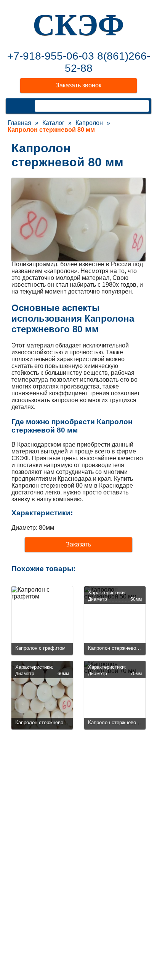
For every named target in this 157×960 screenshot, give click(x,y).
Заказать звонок (78, 85)
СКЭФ (78, 24)
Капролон (89, 123)
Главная (19, 123)
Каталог (53, 123)
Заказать (78, 544)
